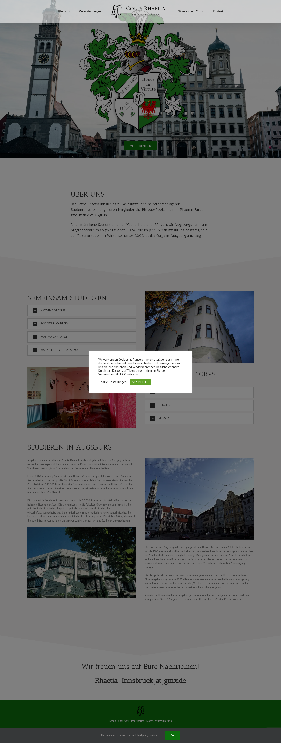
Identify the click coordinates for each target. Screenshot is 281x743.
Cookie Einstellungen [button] (113, 382)
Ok (172, 735)
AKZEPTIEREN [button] (140, 382)
